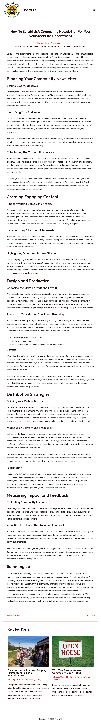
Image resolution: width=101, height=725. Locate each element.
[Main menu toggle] (94, 9)
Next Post (91, 616)
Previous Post (11, 616)
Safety (38, 679)
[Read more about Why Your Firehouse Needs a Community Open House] (73, 651)
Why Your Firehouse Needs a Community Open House (69, 671)
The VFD (29, 10)
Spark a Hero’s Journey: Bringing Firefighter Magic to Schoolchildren (27, 673)
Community (29, 679)
